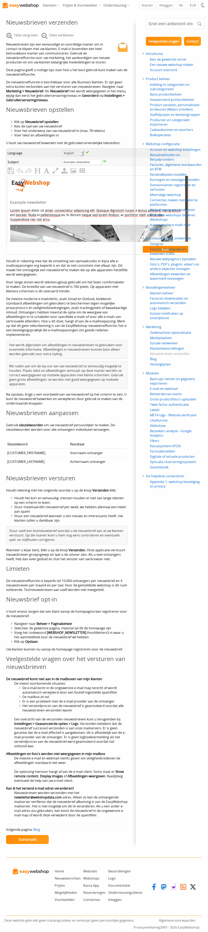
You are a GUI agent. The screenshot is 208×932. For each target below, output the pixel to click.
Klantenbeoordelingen (167, 348)
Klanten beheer (161, 293)
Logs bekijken (160, 308)
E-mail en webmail (164, 388)
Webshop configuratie (163, 144)
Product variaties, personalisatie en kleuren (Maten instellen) (174, 107)
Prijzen (60, 885)
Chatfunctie (159, 420)
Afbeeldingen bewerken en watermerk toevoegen (170, 276)
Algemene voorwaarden (177, 920)
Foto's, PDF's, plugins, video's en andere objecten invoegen (174, 266)
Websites (90, 871)
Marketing (153, 327)
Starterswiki (27, 839)
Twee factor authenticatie (169, 404)
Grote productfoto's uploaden (173, 399)
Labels (155, 410)
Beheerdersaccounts (166, 394)
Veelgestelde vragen (163, 41)
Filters (154, 440)
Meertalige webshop (165, 194)
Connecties (91, 899)
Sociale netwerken (164, 343)
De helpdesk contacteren (165, 476)
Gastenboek (159, 467)
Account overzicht (163, 70)
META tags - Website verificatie (173, 415)
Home (59, 871)
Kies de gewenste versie (168, 59)
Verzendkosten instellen (168, 174)
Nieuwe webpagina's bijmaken (173, 259)
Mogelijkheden (66, 892)
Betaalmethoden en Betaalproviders (165, 157)
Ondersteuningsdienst (125, 892)
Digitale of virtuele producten (172, 456)
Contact (192, 41)
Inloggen (166, 5)
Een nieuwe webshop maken (171, 64)
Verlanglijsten (160, 364)
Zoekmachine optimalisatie (170, 332)
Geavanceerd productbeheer (172, 99)
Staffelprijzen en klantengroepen (175, 114)
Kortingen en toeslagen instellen (174, 179)
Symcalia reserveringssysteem (173, 462)
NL (181, 5)
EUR (193, 5)
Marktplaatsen (161, 338)
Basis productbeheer (166, 94)
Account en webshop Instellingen (175, 149)
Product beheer (158, 79)
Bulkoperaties (160, 135)
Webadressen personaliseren (172, 210)
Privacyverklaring (147, 927)
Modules (152, 373)
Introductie (154, 53)
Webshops (91, 878)
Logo (112, 878)
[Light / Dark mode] (203, 5)
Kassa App (91, 885)
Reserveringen (94, 892)
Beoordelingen (119, 871)
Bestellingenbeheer (161, 287)
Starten (147, 5)
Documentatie (119, 885)
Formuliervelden (162, 451)
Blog (36, 829)
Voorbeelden (65, 899)
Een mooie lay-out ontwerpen (168, 238)
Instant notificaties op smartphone (166, 315)
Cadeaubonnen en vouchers (171, 129)
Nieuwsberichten (68, 878)
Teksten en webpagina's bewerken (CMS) (168, 251)
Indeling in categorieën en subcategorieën (170, 86)
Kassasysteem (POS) (165, 446)
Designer (157, 244)
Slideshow (157, 425)
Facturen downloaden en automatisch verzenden (169, 300)
